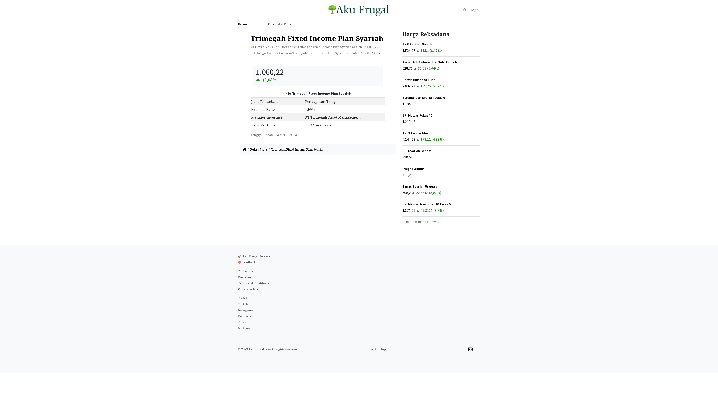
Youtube (244, 304)
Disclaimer (245, 277)
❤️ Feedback (247, 262)
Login (474, 10)
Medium (244, 328)
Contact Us (245, 271)
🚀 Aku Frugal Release (254, 256)
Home (243, 24)
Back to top (378, 349)
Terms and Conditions (253, 283)
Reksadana (258, 149)
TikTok (243, 298)
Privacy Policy (248, 289)
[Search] (465, 10)
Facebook (244, 316)
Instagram (245, 310)
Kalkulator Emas (281, 24)
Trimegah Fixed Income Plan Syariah (297, 149)
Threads (244, 322)
